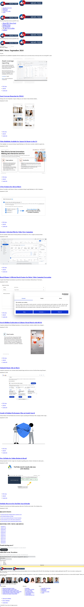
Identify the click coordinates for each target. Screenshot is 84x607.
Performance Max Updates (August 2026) (10, 590)
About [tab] (60, 298)
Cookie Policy (5, 602)
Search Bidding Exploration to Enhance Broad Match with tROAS (21, 322)
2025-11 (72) (3, 539)
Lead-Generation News (29, 592)
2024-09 (4, 88)
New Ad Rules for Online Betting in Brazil (13, 458)
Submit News (5, 9)
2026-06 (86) (3, 529)
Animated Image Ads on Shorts (10, 368)
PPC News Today (28, 590)
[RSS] (0, 585)
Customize (41, 312)
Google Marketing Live (29, 594)
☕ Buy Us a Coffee (6, 11)
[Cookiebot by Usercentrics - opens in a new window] (63, 294)
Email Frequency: (3, 560)
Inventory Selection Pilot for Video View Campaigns (16, 232)
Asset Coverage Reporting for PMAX (12, 96)
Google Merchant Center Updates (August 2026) (11, 591)
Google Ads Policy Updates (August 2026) (10, 592)
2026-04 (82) (3, 532)
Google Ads (4, 90)
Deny (24, 312)
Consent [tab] (23, 298)
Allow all (60, 312)
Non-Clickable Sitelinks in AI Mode (7, 516)
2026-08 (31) (3, 526)
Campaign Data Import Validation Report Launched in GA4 (11, 514)
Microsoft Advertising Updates (8, 588)
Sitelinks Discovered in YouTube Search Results (15, 503)
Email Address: (2, 558)
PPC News (4, 86)
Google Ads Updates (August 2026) (9, 589)
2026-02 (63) (3, 535)
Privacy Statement (5, 600)
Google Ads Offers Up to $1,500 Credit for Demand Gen (11, 519)
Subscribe (42, 565)
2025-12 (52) (3, 538)
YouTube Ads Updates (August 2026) (9, 593)
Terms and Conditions (6, 598)
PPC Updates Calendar (29, 589)
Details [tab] (42, 298)
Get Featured (5, 10)
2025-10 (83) (3, 541)
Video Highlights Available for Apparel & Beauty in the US (18, 141)
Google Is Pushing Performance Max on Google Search (17, 413)
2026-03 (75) (3, 533)
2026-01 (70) (3, 536)
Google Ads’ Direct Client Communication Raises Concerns (11, 521)
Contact (3, 12)
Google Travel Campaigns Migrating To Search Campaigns (11, 517)
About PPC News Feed (7, 7)
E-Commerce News (29, 591)
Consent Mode (28, 593)
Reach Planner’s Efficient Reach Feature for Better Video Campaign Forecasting (25, 277)
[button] (42, 566)
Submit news (3, 549)
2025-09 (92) (3, 542)
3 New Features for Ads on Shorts (10, 186)
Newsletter (27, 588)
